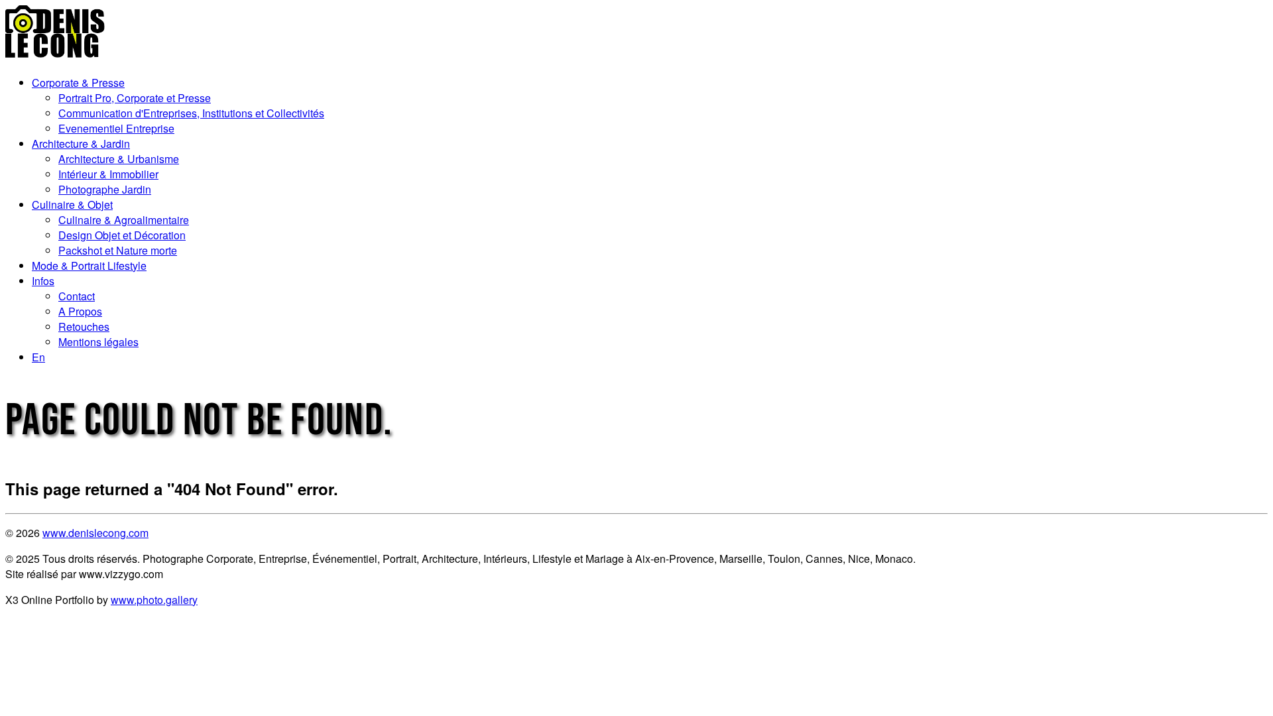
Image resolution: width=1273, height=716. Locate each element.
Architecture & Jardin (81, 143)
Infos (43, 280)
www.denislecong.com (95, 532)
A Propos (80, 311)
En (38, 357)
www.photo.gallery (154, 599)
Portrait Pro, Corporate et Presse (134, 97)
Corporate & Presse (78, 82)
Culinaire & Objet (72, 204)
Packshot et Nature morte (117, 250)
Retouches (83, 326)
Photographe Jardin (104, 189)
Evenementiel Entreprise (116, 128)
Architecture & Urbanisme (118, 158)
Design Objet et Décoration (122, 235)
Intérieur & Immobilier (108, 174)
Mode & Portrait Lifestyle (89, 265)
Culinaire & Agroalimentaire (123, 219)
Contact (76, 296)
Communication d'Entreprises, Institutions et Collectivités (191, 113)
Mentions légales (98, 341)
